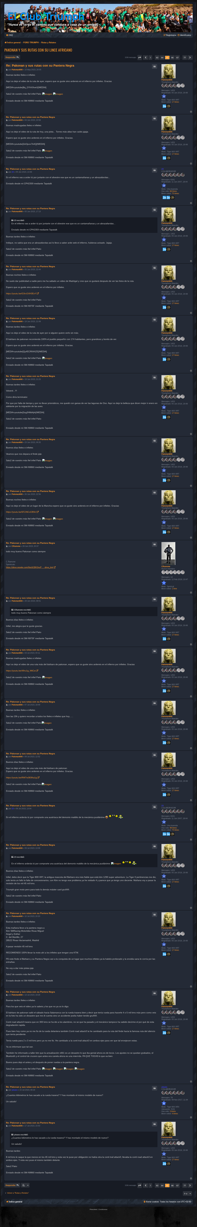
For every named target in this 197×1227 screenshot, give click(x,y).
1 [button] (150, 57)
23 (162, 169)
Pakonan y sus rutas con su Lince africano (38, 50)
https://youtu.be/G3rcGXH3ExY (21, 293)
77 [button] (185, 57)
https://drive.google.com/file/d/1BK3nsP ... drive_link (29, 567)
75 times (175, 193)
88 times (173, 191)
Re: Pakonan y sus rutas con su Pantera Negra (40, 65)
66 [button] (172, 57)
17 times (175, 102)
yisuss (164, 1087)
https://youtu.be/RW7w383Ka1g (21, 777)
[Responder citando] (154, 66)
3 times (173, 1111)
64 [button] (162, 57)
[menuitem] (9, 35)
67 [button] (177, 57)
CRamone (165, 566)
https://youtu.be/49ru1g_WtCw (21, 670)
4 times (175, 1114)
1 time (174, 589)
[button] (139, 57)
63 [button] (157, 57)
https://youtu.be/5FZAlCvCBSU (21, 512)
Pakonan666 (166, 80)
